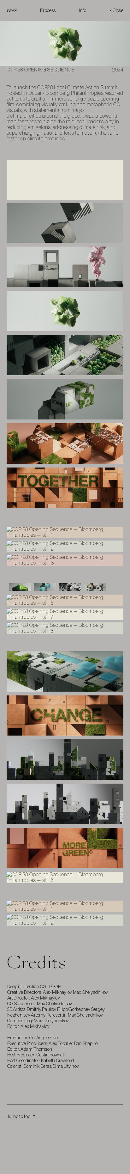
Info (82, 10)
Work (12, 10)
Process (48, 10)
